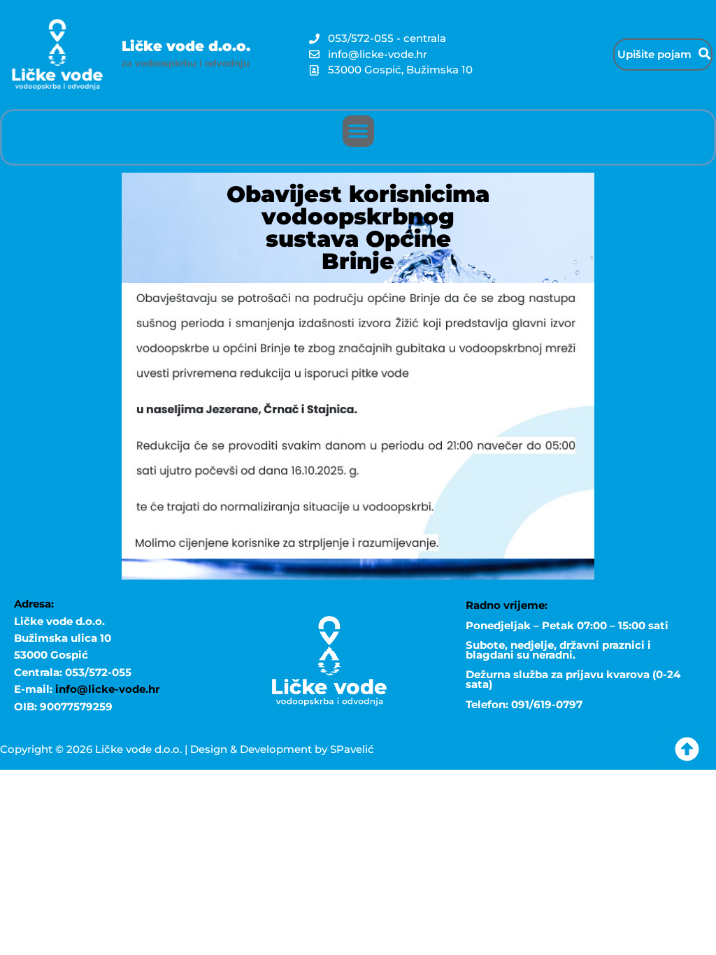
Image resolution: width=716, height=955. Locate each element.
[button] (358, 131)
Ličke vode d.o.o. (186, 46)
